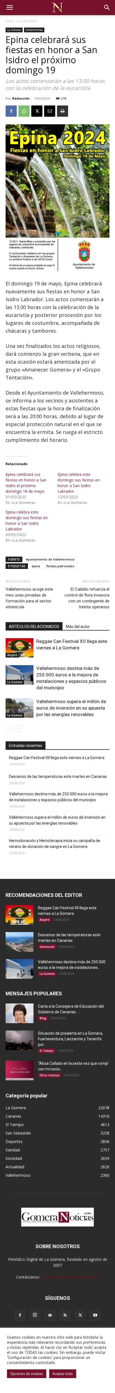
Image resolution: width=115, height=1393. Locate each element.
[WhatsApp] (24, 111)
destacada (47, 947)
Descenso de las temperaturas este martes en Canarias (58, 776)
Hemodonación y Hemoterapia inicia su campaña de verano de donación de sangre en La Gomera (54, 843)
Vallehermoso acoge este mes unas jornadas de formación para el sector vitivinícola (29, 598)
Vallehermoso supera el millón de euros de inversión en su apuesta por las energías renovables (71, 708)
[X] (36, 111)
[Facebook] (11, 111)
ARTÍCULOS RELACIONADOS (34, 626)
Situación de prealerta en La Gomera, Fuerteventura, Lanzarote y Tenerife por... (70, 1039)
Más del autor (78, 626)
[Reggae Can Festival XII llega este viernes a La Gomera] (19, 648)
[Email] (49, 111)
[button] (9, 7)
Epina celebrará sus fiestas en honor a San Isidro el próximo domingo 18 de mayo (26, 483)
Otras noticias (50, 1075)
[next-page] (18, 728)
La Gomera (28, 21)
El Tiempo (47, 1051)
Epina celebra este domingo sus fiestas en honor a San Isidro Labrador (79, 483)
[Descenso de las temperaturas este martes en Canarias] (19, 942)
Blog (43, 1018)
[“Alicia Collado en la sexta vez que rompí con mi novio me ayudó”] (19, 1070)
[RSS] (65, 1315)
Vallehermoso (34, 30)
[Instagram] (34, 1315)
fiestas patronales (60, 566)
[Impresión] (62, 111)
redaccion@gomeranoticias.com (70, 1277)
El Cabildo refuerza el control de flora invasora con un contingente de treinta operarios (86, 598)
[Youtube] (95, 1315)
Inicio (10, 21)
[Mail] (50, 1315)
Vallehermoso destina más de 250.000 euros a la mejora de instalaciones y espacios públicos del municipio (58, 797)
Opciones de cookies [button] (26, 1373)
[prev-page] (9, 728)
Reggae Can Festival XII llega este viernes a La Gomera (56, 757)
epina (36, 566)
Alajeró (12, 655)
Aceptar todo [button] (62, 1373)
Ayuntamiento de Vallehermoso (50, 559)
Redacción (21, 98)
